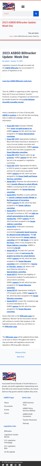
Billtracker (8, 431)
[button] (23, 6)
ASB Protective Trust (28, 404)
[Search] (36, 13)
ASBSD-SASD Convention (27, 415)
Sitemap (26, 423)
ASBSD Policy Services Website (29, 409)
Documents (8, 406)
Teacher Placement (30, 420)
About (6, 403)
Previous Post (20, 352)
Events (6, 410)
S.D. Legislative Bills (9, 447)
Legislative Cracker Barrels (11, 436)
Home (11, 36)
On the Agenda (9, 452)
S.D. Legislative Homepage (9, 441)
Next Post (20, 357)
